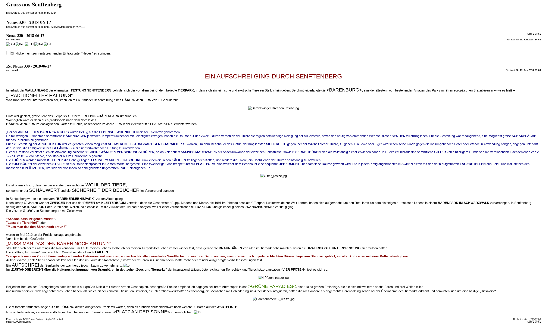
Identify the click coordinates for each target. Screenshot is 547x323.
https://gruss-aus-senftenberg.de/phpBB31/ (31, 12)
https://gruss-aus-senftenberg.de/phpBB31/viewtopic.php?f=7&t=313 (45, 26)
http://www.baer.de (69, 252)
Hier (10, 53)
